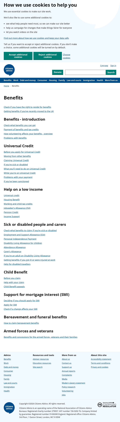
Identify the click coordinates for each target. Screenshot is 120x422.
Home (6, 86)
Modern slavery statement (73, 383)
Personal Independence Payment (20, 238)
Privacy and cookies (99, 367)
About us (66, 359)
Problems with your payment (18, 177)
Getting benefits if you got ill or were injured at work (29, 260)
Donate (58, 72)
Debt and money (28, 80)
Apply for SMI (10, 304)
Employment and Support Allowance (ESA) (24, 234)
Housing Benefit (12, 199)
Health (100, 80)
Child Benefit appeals (14, 286)
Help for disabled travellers (17, 264)
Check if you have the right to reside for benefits (27, 107)
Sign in (113, 65)
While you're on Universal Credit (20, 173)
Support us (67, 367)
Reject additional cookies (48, 55)
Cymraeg (104, 65)
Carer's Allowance (12, 251)
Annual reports (68, 371)
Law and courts (74, 80)
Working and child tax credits (18, 203)
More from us (111, 80)
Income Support (12, 216)
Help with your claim (14, 282)
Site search (38, 367)
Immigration (89, 80)
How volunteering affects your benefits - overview (28, 133)
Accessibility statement (101, 359)
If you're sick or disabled (16, 164)
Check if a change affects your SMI (20, 309)
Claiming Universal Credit (16, 160)
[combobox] (85, 72)
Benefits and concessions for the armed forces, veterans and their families (40, 337)
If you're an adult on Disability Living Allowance (27, 255)
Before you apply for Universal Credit (22, 152)
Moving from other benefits (17, 156)
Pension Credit (11, 212)
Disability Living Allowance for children (23, 243)
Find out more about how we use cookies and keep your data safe (36, 38)
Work (15, 80)
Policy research (68, 387)
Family (62, 80)
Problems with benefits (15, 137)
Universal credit (11, 195)
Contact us (66, 363)
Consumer (42, 80)
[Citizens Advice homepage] (9, 408)
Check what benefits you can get (20, 125)
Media (64, 379)
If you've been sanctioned (16, 181)
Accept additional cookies (18, 55)
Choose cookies (66, 56)
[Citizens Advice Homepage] (9, 70)
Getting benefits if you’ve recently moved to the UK (29, 111)
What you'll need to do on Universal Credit (24, 168)
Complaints (67, 375)
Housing (53, 80)
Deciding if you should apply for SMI (21, 300)
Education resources (42, 363)
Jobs (64, 395)
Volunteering (67, 391)
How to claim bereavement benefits (21, 323)
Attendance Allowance (15, 247)
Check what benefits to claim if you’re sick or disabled (30, 230)
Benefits (7, 80)
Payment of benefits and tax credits (21, 129)
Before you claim (12, 278)
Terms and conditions (100, 363)
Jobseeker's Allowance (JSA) (17, 208)
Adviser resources (41, 359)
